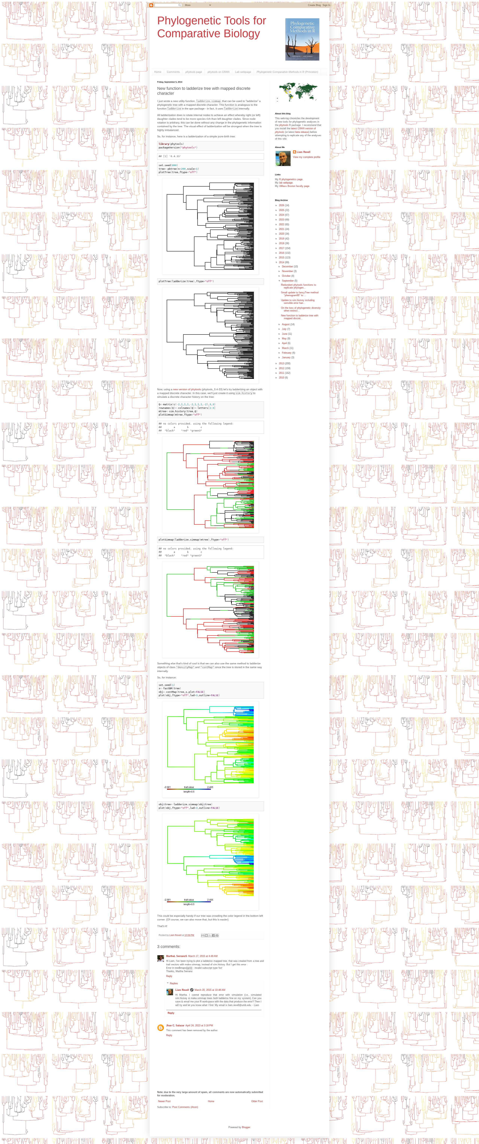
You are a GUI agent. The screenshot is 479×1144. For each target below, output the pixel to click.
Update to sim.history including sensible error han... (298, 302)
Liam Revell (182, 990)
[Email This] (203, 935)
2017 (282, 248)
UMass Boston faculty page (294, 186)
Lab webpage (243, 71)
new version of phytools (187, 389)
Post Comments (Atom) (185, 1107)
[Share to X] (210, 935)
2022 (282, 224)
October (286, 275)
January (286, 357)
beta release (302, 132)
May (284, 338)
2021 (282, 229)
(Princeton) (287, 71)
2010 (282, 377)
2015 (282, 257)
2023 (282, 219)
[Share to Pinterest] (217, 935)
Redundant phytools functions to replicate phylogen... (298, 286)
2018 (282, 243)
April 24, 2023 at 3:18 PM (199, 1025)
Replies (174, 983)
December (288, 266)
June (285, 333)
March (285, 348)
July (284, 329)
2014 (282, 262)
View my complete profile (306, 157)
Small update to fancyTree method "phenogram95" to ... (299, 294)
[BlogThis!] (206, 935)
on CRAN (218, 71)
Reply (169, 976)
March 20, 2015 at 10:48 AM (210, 990)
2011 (282, 373)
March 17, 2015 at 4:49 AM (203, 956)
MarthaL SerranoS (176, 956)
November (288, 271)
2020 (282, 233)
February (287, 352)
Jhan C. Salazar (175, 1025)
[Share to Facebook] (213, 935)
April (285, 343)
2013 (282, 363)
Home (157, 71)
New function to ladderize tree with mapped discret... (299, 317)
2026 (282, 205)
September (288, 280)
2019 (282, 238)
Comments (173, 71)
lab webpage (286, 182)
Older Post (257, 1101)
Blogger (246, 1127)
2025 (282, 210)
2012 (282, 368)
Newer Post (164, 1101)
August (286, 324)
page (193, 71)
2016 (282, 252)
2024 (282, 214)
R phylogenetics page (291, 179)
